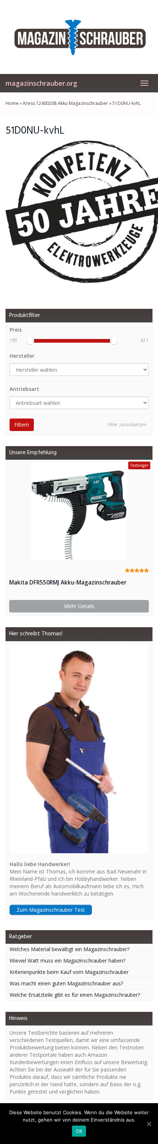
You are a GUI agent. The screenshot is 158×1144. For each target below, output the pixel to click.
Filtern (21, 424)
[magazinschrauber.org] (79, 36)
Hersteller (22, 355)
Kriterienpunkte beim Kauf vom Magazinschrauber (69, 971)
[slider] (30, 341)
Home (12, 103)
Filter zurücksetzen (127, 424)
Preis (16, 329)
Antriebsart (24, 388)
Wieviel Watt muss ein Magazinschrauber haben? (67, 960)
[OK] (148, 1123)
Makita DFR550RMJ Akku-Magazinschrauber (67, 582)
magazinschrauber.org (41, 83)
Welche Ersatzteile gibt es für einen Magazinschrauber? (75, 994)
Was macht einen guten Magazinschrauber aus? (66, 983)
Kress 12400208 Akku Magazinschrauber (65, 103)
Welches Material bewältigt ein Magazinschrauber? (69, 949)
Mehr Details (79, 606)
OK (79, 1131)
